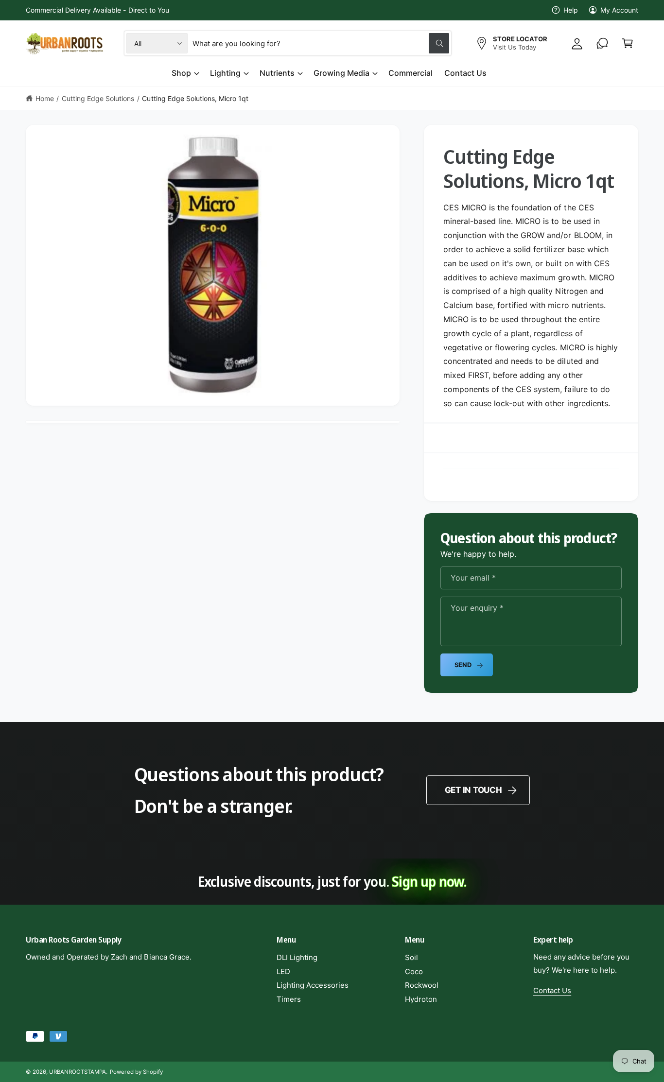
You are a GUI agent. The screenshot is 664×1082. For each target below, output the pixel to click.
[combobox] (321, 43)
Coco (414, 971)
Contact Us (552, 990)
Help (570, 10)
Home (44, 98)
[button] (627, 43)
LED (283, 971)
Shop (181, 73)
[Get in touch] (602, 43)
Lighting (225, 73)
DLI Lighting (297, 957)
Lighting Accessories (313, 985)
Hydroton (421, 999)
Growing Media (341, 73)
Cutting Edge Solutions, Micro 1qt (195, 98)
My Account (619, 10)
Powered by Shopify (136, 1071)
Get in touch (473, 790)
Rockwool (421, 985)
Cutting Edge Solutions (98, 98)
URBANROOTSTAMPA (77, 1071)
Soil (411, 957)
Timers (289, 999)
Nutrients (277, 73)
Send (463, 665)
